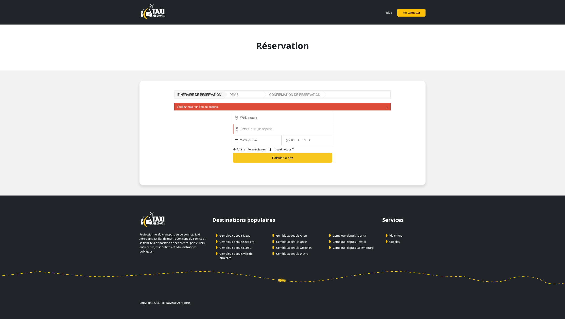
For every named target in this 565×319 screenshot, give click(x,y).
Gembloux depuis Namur (235, 248)
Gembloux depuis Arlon (291, 235)
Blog (389, 13)
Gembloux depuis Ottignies (294, 248)
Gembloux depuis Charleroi (237, 242)
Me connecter (411, 13)
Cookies (394, 242)
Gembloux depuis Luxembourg (353, 248)
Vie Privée (395, 235)
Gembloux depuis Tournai (349, 235)
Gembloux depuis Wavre (292, 254)
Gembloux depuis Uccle (291, 242)
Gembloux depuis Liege (234, 235)
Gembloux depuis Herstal (349, 242)
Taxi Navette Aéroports (175, 303)
